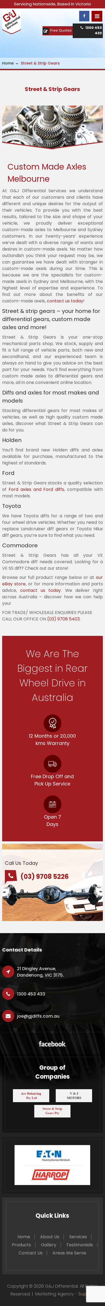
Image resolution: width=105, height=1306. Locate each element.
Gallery (48, 1245)
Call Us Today (21, 863)
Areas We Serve (69, 1253)
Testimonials (79, 1245)
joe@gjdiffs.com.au (38, 1016)
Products (21, 1245)
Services (78, 1237)
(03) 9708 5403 (63, 619)
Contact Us (31, 1253)
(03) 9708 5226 (44, 876)
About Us (49, 1237)
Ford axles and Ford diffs (36, 489)
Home (8, 63)
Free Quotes (61, 30)
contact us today (65, 301)
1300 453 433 (93, 30)
